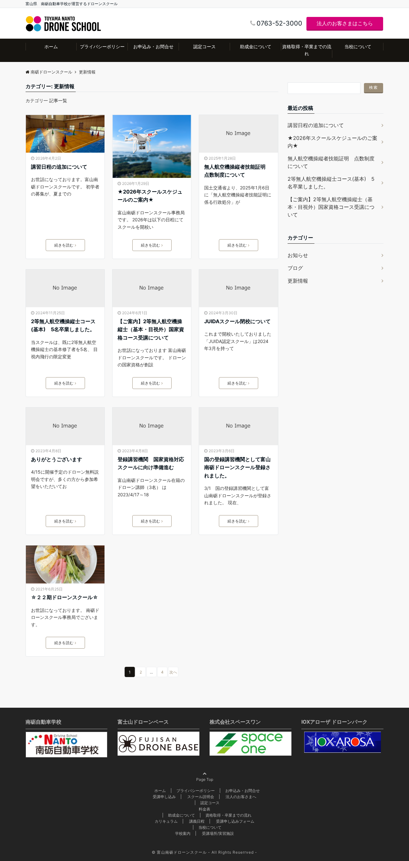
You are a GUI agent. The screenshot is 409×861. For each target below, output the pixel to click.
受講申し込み (164, 796)
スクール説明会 (200, 796)
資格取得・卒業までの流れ (306, 50)
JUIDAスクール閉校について (237, 321)
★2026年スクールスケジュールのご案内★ (150, 195)
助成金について (255, 46)
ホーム (51, 46)
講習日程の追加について (59, 167)
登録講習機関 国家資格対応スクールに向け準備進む (151, 463)
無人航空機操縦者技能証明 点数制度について (237, 171)
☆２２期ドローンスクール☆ (64, 597)
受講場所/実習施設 (218, 833)
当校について (357, 46)
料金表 (204, 809)
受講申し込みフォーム (235, 821)
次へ (173, 672)
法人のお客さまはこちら (345, 23)
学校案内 (182, 833)
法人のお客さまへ (241, 796)
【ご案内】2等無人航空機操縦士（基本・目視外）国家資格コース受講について (151, 329)
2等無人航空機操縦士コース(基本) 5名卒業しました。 (63, 325)
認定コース (204, 46)
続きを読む (63, 245)
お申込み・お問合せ (153, 46)
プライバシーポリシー (102, 46)
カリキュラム (166, 821)
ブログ (295, 268)
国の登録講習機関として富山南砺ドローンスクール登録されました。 (237, 467)
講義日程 (196, 821)
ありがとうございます (56, 459)
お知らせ (298, 255)
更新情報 (298, 281)
